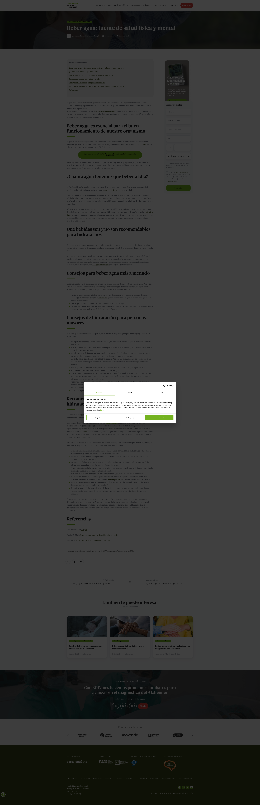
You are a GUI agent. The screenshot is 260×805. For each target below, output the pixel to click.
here (102, 410)
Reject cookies (100, 418)
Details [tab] (130, 393)
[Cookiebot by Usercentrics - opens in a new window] (165, 386)
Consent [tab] (99, 393)
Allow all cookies (159, 418)
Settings (129, 418)
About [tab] (160, 393)
